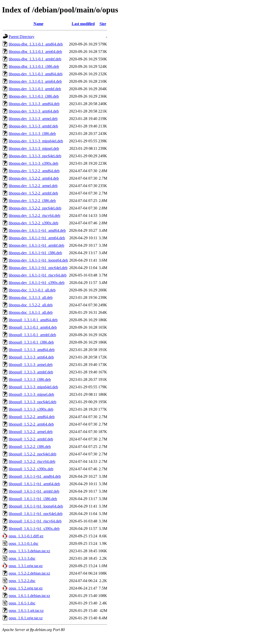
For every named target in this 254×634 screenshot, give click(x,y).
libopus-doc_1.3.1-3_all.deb (31, 297)
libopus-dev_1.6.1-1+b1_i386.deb (35, 253)
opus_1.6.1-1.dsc (22, 603)
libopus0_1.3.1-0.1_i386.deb (31, 342)
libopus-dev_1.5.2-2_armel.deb (33, 186)
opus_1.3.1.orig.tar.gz (26, 566)
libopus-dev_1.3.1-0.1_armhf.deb (35, 89)
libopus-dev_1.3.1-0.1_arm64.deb (35, 81)
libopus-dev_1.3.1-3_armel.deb (33, 119)
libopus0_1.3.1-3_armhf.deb (31, 372)
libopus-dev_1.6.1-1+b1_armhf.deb (36, 245)
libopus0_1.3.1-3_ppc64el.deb (32, 402)
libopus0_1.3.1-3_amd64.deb (32, 350)
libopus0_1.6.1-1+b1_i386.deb (33, 499)
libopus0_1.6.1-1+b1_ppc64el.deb (36, 514)
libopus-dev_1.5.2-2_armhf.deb (33, 193)
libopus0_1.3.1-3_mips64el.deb (33, 387)
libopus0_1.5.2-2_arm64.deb (31, 424)
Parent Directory (21, 37)
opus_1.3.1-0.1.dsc (23, 543)
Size (102, 24)
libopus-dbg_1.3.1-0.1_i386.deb (34, 66)
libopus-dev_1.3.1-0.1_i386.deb (34, 96)
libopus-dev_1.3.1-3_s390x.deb (33, 163)
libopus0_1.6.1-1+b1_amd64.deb (35, 476)
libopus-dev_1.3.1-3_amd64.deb (34, 104)
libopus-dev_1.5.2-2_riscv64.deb (34, 215)
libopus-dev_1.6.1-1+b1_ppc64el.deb (38, 268)
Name (38, 24)
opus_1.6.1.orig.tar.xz (26, 618)
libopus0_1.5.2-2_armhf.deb (31, 439)
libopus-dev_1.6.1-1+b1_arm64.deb (37, 238)
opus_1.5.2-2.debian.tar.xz (29, 573)
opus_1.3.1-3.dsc (22, 558)
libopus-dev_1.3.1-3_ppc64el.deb (35, 156)
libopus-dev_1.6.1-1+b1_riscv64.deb (37, 275)
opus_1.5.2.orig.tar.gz (26, 588)
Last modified (83, 24)
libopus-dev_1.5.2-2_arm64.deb (34, 178)
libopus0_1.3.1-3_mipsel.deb (31, 394)
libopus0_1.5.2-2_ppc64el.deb (32, 454)
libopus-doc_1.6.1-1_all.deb (31, 312)
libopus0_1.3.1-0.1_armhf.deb (32, 335)
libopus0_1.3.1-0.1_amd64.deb (33, 320)
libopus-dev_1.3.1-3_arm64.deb (34, 111)
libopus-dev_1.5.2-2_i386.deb (32, 200)
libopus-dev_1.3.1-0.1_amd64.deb (36, 74)
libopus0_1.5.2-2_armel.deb (31, 432)
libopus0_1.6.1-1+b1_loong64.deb (36, 506)
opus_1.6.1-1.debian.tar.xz (29, 596)
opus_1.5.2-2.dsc (22, 581)
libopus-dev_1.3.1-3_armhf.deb (33, 126)
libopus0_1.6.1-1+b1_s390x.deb (34, 528)
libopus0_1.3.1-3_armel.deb (31, 364)
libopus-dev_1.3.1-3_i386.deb (32, 133)
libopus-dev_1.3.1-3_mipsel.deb (34, 148)
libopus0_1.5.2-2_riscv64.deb (32, 461)
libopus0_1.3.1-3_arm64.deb (31, 357)
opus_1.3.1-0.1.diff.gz (26, 536)
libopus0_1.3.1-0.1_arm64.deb (33, 327)
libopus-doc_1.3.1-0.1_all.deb (32, 290)
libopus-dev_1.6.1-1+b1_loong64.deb (38, 260)
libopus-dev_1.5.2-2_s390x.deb (33, 223)
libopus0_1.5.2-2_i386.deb (30, 446)
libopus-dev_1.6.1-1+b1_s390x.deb (36, 282)
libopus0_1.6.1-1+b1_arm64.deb (34, 484)
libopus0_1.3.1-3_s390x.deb (31, 409)
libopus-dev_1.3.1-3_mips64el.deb (36, 141)
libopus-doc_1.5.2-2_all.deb (31, 305)
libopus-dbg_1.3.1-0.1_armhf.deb (35, 59)
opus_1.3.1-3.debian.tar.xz (29, 551)
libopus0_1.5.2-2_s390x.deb (31, 469)
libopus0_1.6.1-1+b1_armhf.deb (34, 491)
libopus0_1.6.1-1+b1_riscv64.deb (35, 521)
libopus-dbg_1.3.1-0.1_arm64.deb (35, 51)
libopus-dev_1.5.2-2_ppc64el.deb (35, 208)
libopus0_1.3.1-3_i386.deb (30, 379)
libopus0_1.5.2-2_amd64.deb (32, 417)
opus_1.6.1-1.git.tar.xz (26, 610)
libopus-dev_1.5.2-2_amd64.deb (34, 171)
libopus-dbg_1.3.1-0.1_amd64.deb (36, 44)
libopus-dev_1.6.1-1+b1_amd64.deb (37, 230)
